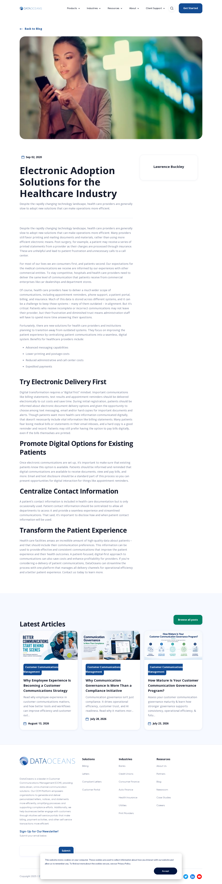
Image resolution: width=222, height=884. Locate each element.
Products (72, 8)
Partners (160, 773)
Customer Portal (91, 789)
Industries (92, 8)
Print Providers (126, 813)
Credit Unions (126, 773)
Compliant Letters (92, 781)
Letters (85, 773)
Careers (160, 805)
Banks (122, 766)
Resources (113, 8)
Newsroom (162, 789)
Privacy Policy (124, 863)
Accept (165, 871)
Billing (85, 766)
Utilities (123, 805)
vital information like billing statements (87, 419)
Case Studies (163, 797)
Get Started (190, 8)
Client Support (154, 8)
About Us (161, 766)
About (132, 8)
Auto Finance (126, 789)
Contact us (69, 572)
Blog (158, 781)
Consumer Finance (129, 781)
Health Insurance (128, 797)
